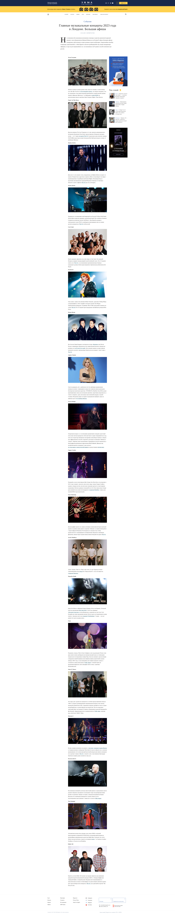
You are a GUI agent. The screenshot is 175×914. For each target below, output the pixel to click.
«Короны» (95, 344)
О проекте (62, 900)
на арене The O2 (83, 136)
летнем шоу (101, 447)
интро (81, 571)
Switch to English (76, 902)
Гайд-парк (97, 711)
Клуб (83, 14)
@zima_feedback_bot (104, 906)
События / (117, 101)
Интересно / (117, 117)
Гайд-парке (88, 662)
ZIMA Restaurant (104, 14)
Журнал (72, 14)
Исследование (63, 902)
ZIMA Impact (95, 14)
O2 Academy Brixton (81, 398)
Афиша (78, 14)
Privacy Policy (76, 900)
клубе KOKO (95, 95)
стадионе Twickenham (88, 616)
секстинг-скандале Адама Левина (97, 748)
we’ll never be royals (80, 348)
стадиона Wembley (94, 490)
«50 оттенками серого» (86, 91)
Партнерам (62, 898)
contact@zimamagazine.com (105, 905)
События (87, 21)
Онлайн (66, 14)
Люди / (116, 109)
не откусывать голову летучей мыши (78, 447)
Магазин (88, 14)
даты (93, 839)
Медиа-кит (75, 898)
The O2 (83, 182)
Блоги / (117, 93)
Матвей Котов (90, 33)
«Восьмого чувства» (73, 612)
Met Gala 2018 (82, 610)
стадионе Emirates (73, 573)
